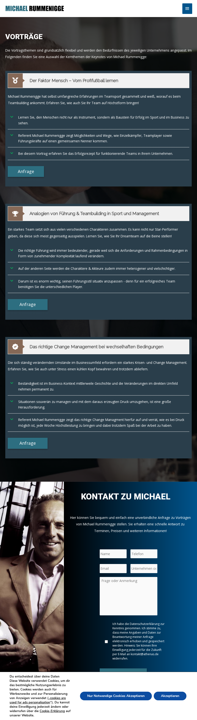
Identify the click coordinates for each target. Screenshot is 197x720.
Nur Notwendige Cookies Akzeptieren (116, 696)
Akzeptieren (170, 696)
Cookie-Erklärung (52, 711)
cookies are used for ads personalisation (38, 700)
